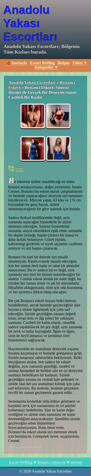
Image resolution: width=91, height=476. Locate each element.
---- (19, 168)
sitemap (76, 462)
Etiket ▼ (80, 63)
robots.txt (58, 462)
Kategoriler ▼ (46, 67)
